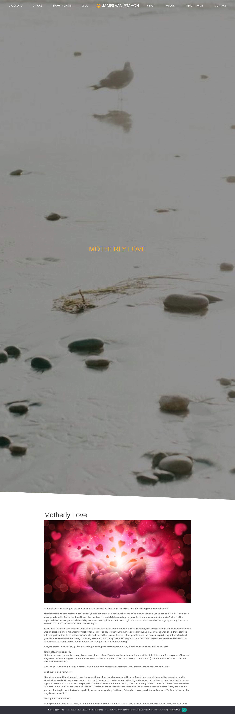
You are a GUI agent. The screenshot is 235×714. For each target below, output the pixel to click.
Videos (170, 6)
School (37, 6)
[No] (231, 710)
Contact (220, 6)
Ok (184, 710)
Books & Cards (61, 6)
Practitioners (194, 6)
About (151, 6)
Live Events (15, 6)
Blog (85, 6)
